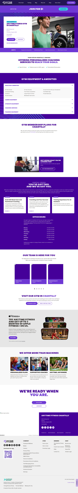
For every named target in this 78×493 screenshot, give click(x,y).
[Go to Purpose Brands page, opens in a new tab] (8, 480)
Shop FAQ (67, 449)
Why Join (43, 2)
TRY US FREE (71, 2)
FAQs (55, 449)
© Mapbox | (30, 435)
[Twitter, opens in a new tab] (9, 445)
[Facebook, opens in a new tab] (5, 445)
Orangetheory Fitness (9, 485)
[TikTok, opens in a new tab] (19, 445)
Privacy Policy (26, 450)
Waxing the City (28, 485)
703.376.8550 (9, 34)
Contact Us (9, 35)
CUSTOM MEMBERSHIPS (48, 168)
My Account (68, 443)
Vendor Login (68, 451)
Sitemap (25, 471)
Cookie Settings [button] (71, 482)
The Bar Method (19, 485)
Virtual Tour (68, 432)
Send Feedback (51, 432)
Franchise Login (46, 448)
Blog (36, 2)
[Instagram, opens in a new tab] (7, 445)
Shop (50, 2)
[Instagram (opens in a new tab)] (45, 427)
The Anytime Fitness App (59, 444)
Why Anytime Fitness (62, 50)
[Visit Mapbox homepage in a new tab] (2, 435)
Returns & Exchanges (67, 446)
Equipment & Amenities (26, 50)
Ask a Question (60, 432)
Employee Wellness (28, 443)
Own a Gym (57, 2)
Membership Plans (38, 50)
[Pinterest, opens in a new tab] (14, 445)
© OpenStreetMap (36, 435)
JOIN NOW (20, 39)
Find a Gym (21, 2)
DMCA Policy (26, 456)
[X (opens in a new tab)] (50, 427)
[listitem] (22, 274)
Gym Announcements (50, 50)
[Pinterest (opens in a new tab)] (48, 427)
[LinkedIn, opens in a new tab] (12, 445)
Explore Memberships (12, 43)
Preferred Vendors (27, 469)
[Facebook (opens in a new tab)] (42, 427)
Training (29, 2)
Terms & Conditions (27, 458)
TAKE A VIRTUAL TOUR (45, 303)
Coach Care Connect (59, 446)
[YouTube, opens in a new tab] (17, 445)
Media (24, 445)
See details (23, 341)
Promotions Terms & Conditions (30, 461)
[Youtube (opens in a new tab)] (53, 427)
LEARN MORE (63, 9)
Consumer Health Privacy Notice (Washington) (31, 454)
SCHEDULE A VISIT (31, 303)
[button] (70, 46)
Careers (25, 448)
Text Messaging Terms (28, 463)
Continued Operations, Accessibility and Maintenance (31, 466)
